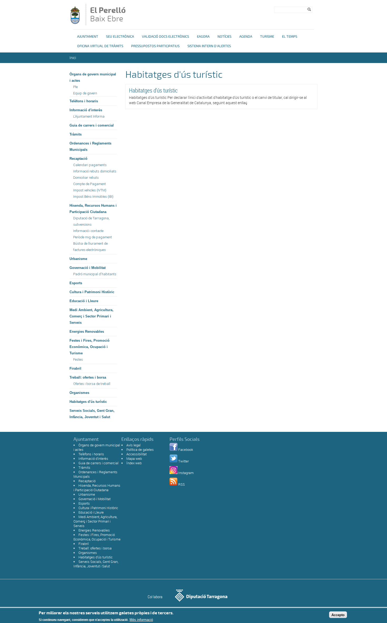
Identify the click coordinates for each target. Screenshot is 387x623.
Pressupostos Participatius (155, 46)
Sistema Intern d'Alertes (209, 46)
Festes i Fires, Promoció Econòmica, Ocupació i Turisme (90, 347)
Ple (75, 87)
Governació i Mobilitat (88, 268)
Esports (76, 283)
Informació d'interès (86, 110)
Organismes (79, 393)
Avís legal (133, 445)
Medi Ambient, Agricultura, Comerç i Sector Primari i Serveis (91, 316)
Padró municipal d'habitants (94, 274)
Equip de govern (85, 93)
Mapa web (134, 458)
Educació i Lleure (84, 301)
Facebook (185, 449)
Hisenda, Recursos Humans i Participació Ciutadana (93, 209)
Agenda (245, 37)
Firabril (75, 368)
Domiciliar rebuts (86, 178)
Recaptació (78, 159)
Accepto (338, 615)
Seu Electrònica (120, 37)
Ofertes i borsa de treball (91, 384)
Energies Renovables (87, 332)
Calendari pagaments (90, 165)
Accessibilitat (136, 454)
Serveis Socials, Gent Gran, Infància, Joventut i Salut (92, 414)
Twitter (183, 461)
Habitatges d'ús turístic (88, 402)
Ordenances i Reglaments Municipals (90, 146)
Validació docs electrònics (165, 37)
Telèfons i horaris (84, 101)
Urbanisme (78, 259)
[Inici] (75, 22)
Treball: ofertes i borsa (88, 377)
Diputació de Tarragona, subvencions (91, 221)
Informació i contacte (88, 231)
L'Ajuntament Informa (89, 116)
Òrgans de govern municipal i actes (93, 77)
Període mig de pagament (92, 237)
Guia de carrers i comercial (92, 125)
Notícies (224, 37)
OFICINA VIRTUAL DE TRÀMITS (100, 46)
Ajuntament (87, 37)
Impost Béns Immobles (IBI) (93, 197)
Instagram (186, 472)
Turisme (267, 37)
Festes (78, 359)
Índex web (134, 463)
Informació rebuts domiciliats (94, 171)
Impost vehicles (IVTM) (89, 190)
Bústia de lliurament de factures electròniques (90, 247)
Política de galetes (140, 449)
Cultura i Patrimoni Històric (92, 292)
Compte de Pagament (89, 184)
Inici (73, 57)
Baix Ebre (108, 15)
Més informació (141, 620)
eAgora (203, 37)
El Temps (289, 37)
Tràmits (76, 134)
